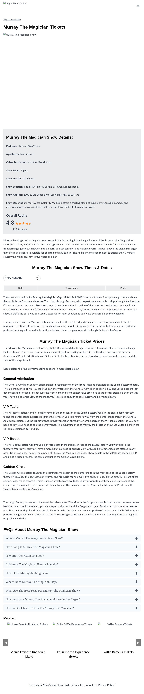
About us (91, 685)
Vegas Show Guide (12, 20)
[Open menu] (138, 5)
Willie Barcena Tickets (119, 652)
